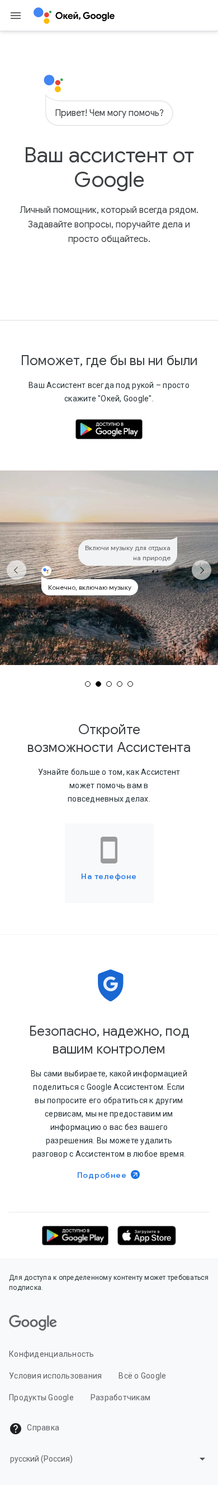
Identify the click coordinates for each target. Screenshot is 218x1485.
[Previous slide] (16, 570)
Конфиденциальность (51, 1354)
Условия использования (55, 1375)
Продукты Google (41, 1397)
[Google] (33, 1323)
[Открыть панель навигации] (15, 15)
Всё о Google (142, 1375)
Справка (42, 1427)
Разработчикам (120, 1397)
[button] (75, 1235)
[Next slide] (201, 570)
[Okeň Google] (74, 15)
